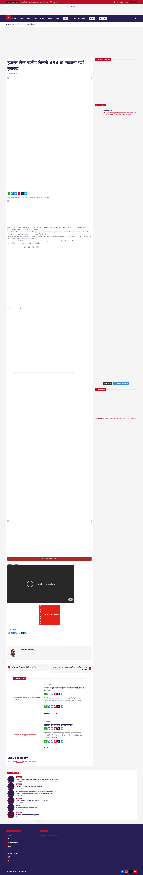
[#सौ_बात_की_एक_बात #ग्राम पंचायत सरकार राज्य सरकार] (100, 225)
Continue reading (50, 713)
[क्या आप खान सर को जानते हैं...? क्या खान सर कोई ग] (111, 129)
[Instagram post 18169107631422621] (111, 193)
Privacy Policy (13, 853)
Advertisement (13, 842)
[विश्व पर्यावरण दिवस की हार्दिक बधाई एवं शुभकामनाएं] (121, 134)
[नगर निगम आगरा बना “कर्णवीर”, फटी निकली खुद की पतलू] (111, 156)
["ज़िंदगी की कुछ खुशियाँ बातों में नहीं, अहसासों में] (121, 233)
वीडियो (57, 18)
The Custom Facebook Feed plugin (129, 419)
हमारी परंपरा (50, 791)
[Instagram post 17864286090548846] (132, 193)
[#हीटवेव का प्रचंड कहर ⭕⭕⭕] (100, 192)
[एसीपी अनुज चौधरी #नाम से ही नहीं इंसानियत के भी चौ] (132, 266)
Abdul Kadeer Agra (29, 650)
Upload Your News (78, 18)
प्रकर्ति (32, 791)
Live (91, 18)
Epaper (103, 18)
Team (10, 846)
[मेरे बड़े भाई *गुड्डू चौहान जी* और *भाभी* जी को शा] (121, 263)
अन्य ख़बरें (19, 777)
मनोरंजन (42, 18)
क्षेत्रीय (24, 791)
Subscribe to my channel (50, 615)
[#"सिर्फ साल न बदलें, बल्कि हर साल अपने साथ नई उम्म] (111, 232)
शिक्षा (35, 18)
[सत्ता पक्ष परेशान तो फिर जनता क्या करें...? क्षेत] (121, 160)
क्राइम (14, 18)
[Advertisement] (71, 42)
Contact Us (12, 861)
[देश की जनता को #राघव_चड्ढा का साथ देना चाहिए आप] (132, 225)
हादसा (28, 18)
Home (8, 24)
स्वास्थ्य (45, 791)
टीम (65, 18)
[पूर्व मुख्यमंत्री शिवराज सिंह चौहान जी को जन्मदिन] (111, 255)
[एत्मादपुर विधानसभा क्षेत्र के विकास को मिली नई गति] (100, 314)
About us (11, 839)
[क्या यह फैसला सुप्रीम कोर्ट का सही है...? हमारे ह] (132, 170)
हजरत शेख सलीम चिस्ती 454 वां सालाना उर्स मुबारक (23, 24)
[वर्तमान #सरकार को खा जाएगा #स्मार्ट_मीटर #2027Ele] (121, 204)
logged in (19, 762)
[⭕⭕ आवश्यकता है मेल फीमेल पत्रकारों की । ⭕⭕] (100, 122)
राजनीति (22, 18)
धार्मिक (28, 791)
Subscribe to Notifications (49, 835)
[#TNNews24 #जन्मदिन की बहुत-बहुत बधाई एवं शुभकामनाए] (132, 123)
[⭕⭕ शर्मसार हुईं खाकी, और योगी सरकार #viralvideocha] (100, 167)
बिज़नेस (50, 18)
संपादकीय (40, 791)
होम (55, 791)
